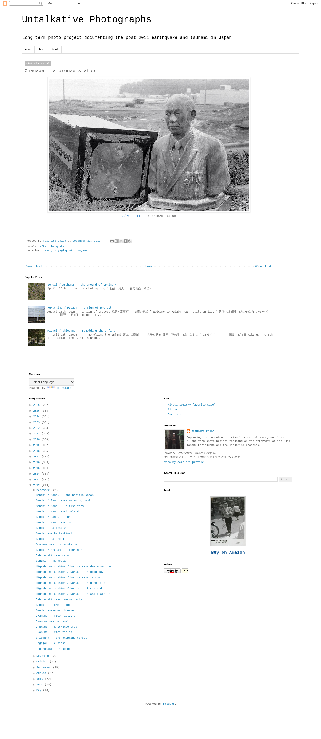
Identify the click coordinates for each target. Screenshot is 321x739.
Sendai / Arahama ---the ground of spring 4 (82, 284)
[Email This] (112, 241)
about (42, 49)
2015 (37, 468)
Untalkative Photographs (87, 20)
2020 (37, 439)
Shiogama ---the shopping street (61, 638)
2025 (37, 411)
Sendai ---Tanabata (51, 561)
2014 (37, 474)
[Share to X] (120, 241)
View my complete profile (184, 462)
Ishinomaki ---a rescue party (59, 599)
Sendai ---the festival (54, 533)
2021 (37, 433)
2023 (37, 422)
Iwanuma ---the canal (52, 621)
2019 (37, 445)
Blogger (169, 704)
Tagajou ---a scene (51, 643)
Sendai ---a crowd (50, 539)
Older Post (263, 266)
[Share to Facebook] (125, 241)
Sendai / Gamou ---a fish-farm (60, 506)
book (55, 49)
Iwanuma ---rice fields (54, 632)
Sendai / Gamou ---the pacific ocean (65, 495)
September (44, 667)
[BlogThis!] (116, 241)
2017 (37, 456)
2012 (37, 485)
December (43, 490)
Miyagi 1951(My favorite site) (191, 404)
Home (28, 49)
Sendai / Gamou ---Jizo (54, 522)
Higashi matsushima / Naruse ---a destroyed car (74, 566)
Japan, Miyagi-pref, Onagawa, (66, 250)
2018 (37, 451)
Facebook (174, 414)
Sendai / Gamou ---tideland (57, 511)
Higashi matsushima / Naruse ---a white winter (73, 594)
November (43, 656)
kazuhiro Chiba (202, 431)
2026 (37, 405)
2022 (37, 428)
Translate (63, 388)
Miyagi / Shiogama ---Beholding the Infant (81, 331)
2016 (37, 462)
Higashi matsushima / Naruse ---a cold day (69, 572)
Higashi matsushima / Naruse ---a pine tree (70, 583)
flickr (173, 409)
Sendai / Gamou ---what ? (55, 517)
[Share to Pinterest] (129, 241)
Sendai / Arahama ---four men (59, 550)
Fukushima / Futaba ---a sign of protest (79, 308)
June (40, 684)
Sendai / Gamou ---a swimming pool (63, 500)
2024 (37, 416)
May (39, 690)
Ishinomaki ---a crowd (53, 555)
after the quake (52, 246)
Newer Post (34, 266)
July (40, 679)
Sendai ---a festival (52, 528)
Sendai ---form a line (53, 605)
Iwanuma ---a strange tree (56, 627)
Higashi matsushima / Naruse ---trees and (69, 588)
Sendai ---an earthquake (55, 610)
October (43, 661)
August (42, 673)
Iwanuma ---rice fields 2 (55, 616)
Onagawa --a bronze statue (56, 544)
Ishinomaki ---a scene (53, 649)
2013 (37, 479)
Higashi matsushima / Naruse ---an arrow (68, 577)
